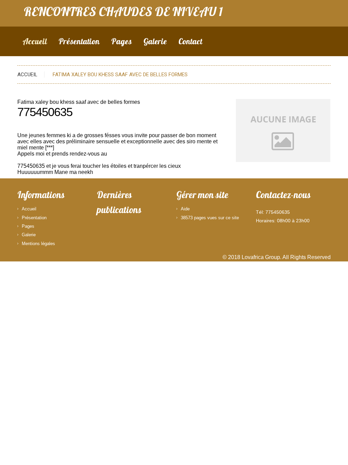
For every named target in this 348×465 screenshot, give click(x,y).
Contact (190, 42)
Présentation (79, 42)
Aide (185, 208)
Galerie (155, 42)
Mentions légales (38, 243)
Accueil (34, 42)
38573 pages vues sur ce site (210, 217)
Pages (121, 42)
